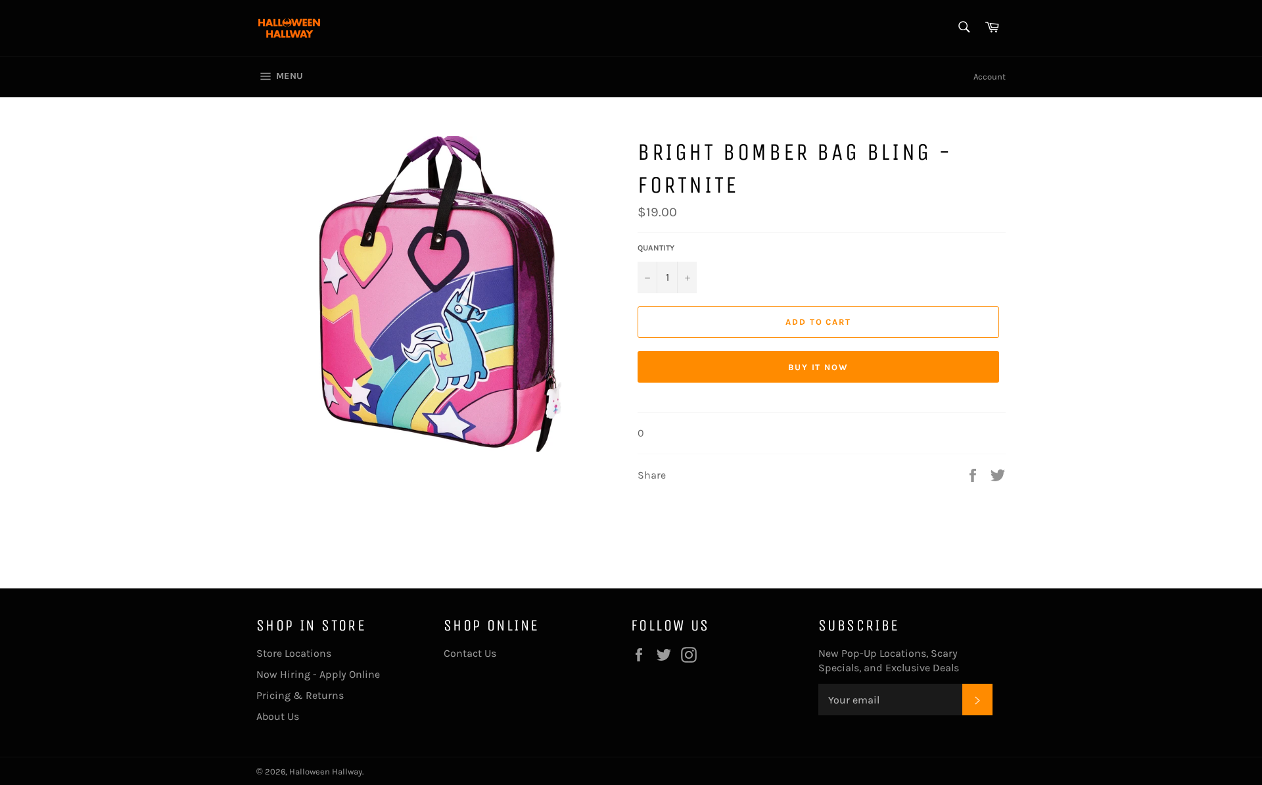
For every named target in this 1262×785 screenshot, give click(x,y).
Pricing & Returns (300, 695)
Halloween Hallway (325, 771)
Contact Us (470, 653)
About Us (277, 716)
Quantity (656, 247)
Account (989, 77)
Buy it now (818, 367)
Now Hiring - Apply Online (318, 674)
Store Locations (293, 653)
